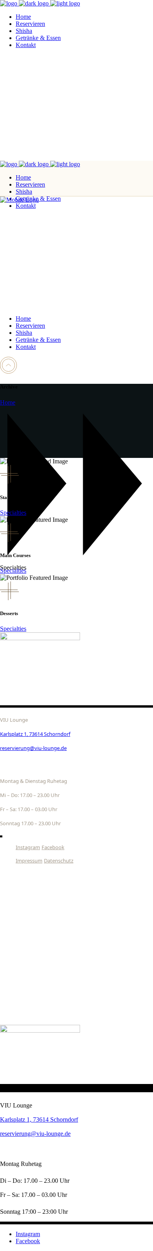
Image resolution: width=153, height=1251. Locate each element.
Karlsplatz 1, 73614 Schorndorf (35, 733)
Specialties (13, 512)
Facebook (53, 847)
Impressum (29, 860)
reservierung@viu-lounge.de (33, 748)
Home (7, 402)
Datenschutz (58, 860)
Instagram (28, 847)
